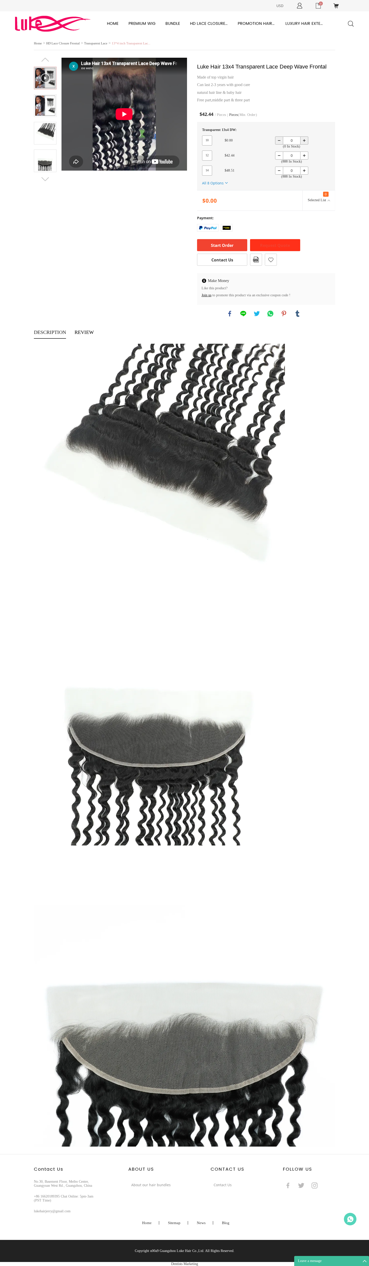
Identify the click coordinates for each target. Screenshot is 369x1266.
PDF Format (256, 260)
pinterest (284, 313)
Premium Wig (142, 23)
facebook (229, 313)
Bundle (172, 23)
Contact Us (222, 260)
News (201, 1223)
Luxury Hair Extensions (304, 23)
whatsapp (270, 313)
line (243, 313)
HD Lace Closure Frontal (209, 23)
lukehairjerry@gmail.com (52, 1211)
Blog (225, 1223)
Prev (45, 60)
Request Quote (275, 245)
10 (207, 140)
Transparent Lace (95, 43)
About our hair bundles (151, 1184)
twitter (257, 313)
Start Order (222, 245)
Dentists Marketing (184, 1264)
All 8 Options (213, 183)
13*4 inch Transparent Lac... (131, 43)
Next (45, 179)
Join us (206, 295)
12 (207, 155)
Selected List (317, 197)
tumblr (297, 313)
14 (207, 170)
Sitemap (174, 1223)
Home (112, 23)
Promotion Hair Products (256, 23)
